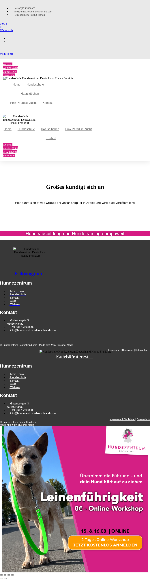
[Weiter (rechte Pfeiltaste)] (5, 578)
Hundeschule (35, 84)
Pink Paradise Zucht (23, 102)
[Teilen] (8, 575)
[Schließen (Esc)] (12, 575)
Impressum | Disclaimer (120, 350)
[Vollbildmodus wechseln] (5, 575)
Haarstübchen (30, 93)
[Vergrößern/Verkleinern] (1, 575)
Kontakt (47, 102)
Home (16, 84)
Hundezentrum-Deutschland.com (20, 345)
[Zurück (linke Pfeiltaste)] (1, 578)
